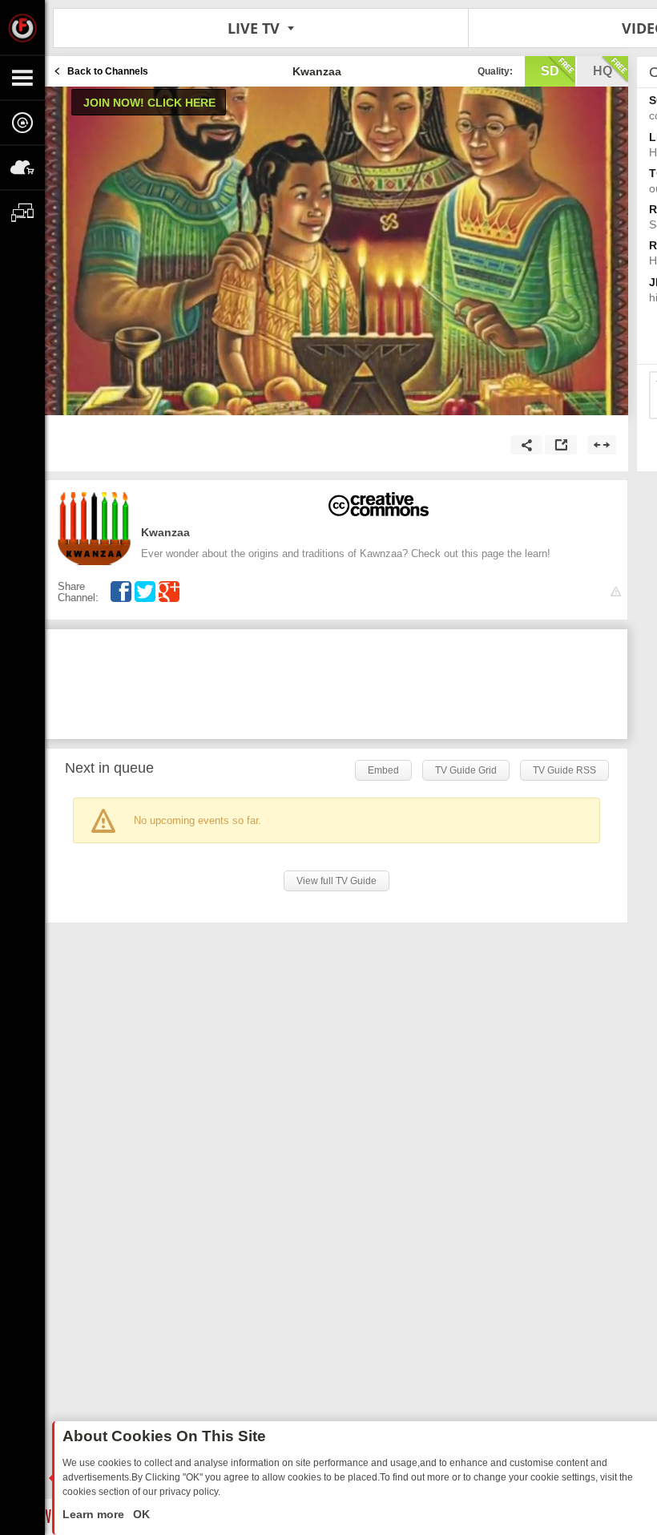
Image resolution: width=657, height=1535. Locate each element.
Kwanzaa (165, 532)
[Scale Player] (601, 444)
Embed (383, 770)
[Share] (526, 444)
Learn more (94, 1514)
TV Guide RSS (564, 770)
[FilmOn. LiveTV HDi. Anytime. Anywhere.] (22, 27)
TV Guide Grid (466, 770)
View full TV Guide (336, 881)
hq (602, 71)
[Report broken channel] (616, 592)
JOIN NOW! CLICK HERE (149, 102)
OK (140, 1514)
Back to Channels (107, 71)
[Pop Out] (561, 444)
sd (550, 71)
